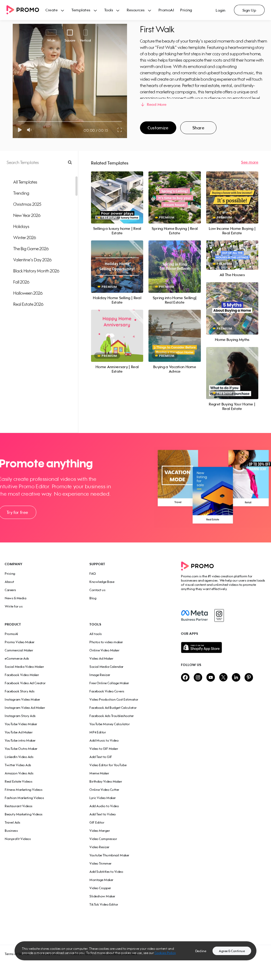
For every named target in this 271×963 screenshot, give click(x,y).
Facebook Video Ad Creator (25, 683)
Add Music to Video (104, 740)
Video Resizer (99, 847)
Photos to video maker (106, 642)
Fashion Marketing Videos (24, 798)
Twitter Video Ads (18, 765)
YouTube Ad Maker (19, 732)
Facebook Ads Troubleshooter (111, 716)
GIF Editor (96, 822)
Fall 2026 (21, 282)
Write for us (13, 606)
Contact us (97, 590)
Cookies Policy (165, 953)
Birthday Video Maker (105, 781)
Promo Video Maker (20, 642)
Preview (117, 191)
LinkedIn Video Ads (19, 757)
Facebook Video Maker (22, 675)
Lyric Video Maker (102, 798)
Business (11, 831)
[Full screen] (120, 130)
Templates (81, 10)
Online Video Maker (104, 650)
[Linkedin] (236, 677)
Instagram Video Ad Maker (25, 708)
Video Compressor (103, 839)
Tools (108, 10)
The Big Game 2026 (31, 248)
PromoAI (166, 10)
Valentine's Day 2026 (32, 259)
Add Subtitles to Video (106, 872)
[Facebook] (194, 615)
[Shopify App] (223, 647)
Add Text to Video (102, 814)
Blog (92, 598)
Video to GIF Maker (103, 749)
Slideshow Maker (102, 896)
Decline (200, 951)
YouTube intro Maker (20, 740)
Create (52, 10)
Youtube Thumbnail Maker (109, 855)
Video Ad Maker (101, 658)
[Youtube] (210, 677)
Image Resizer (99, 675)
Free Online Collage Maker (109, 683)
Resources (136, 10)
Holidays (21, 226)
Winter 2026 (24, 237)
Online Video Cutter (104, 790)
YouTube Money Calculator (109, 724)
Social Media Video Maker (24, 667)
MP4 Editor (97, 732)
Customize (158, 127)
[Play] (19, 129)
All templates (25, 182)
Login (220, 10)
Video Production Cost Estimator (113, 699)
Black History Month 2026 (36, 270)
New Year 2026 (26, 215)
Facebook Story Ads (19, 691)
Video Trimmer (100, 863)
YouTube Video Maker (21, 724)
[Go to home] (26, 10)
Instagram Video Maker (22, 699)
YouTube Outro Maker (21, 749)
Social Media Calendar (106, 667)
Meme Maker (99, 773)
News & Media (15, 598)
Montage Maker (101, 880)
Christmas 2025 (27, 204)
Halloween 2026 (28, 293)
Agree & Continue (232, 951)
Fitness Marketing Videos (23, 790)
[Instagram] (219, 615)
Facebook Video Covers (106, 691)
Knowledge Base (101, 582)
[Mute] (30, 130)
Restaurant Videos (19, 806)
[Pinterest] (249, 677)
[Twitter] (223, 677)
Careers (10, 590)
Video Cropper (100, 888)
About (9, 582)
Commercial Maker (19, 650)
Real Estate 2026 (28, 304)
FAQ (92, 574)
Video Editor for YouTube (108, 765)
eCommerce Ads (17, 658)
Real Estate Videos (18, 781)
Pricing (186, 10)
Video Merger (99, 831)
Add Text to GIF (100, 757)
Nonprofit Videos (18, 839)
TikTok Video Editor (103, 904)
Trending (21, 193)
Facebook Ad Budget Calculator (113, 708)
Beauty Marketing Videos (24, 814)
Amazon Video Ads (19, 773)
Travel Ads (12, 822)
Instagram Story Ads (20, 716)
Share (198, 127)
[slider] (18, 121)
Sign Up (249, 10)
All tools (95, 634)
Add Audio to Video (104, 806)
